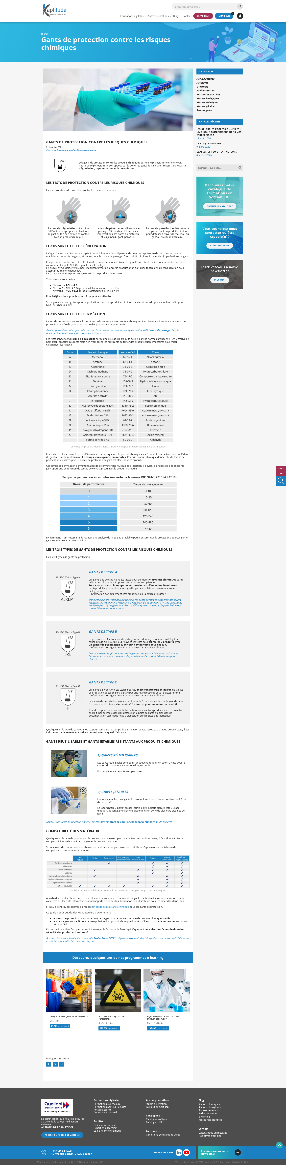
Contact (187, 16)
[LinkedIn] (61, 1064)
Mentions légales (45, 1162)
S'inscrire (220, 280)
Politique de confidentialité (90, 1162)
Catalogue (203, 16)
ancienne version (67, 150)
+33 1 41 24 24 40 (61, 1151)
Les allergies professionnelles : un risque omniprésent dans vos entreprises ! (219, 132)
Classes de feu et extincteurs (216, 151)
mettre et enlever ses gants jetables (129, 821)
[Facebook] (48, 1064)
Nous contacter (220, 245)
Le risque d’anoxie (209, 143)
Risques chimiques (86, 150)
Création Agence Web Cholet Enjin (232, 1162)
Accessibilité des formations (62, 1135)
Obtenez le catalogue (220, 206)
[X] (55, 1064)
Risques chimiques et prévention (69, 1016)
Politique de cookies (65, 1162)
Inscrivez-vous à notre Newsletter (214, 1152)
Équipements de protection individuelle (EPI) (163, 1017)
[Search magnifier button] (240, 6)
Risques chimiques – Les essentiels (112, 1017)
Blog (175, 16)
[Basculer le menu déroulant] (145, 16)
